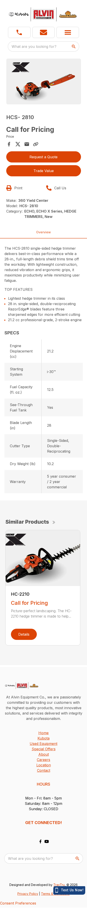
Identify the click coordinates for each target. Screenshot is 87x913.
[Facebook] (40, 841)
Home (43, 733)
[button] (19, 32)
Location (43, 765)
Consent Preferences (18, 903)
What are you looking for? (34, 46)
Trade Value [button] (43, 171)
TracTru (59, 885)
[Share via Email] (26, 144)
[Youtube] (46, 841)
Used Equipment (43, 743)
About (43, 754)
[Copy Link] (35, 144)
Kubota (43, 738)
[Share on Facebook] (9, 144)
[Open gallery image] (43, 81)
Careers (43, 759)
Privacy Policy (27, 894)
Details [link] (23, 634)
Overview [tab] (43, 232)
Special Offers (44, 749)
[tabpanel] (43, 82)
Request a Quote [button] (43, 157)
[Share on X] (18, 144)
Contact (43, 770)
